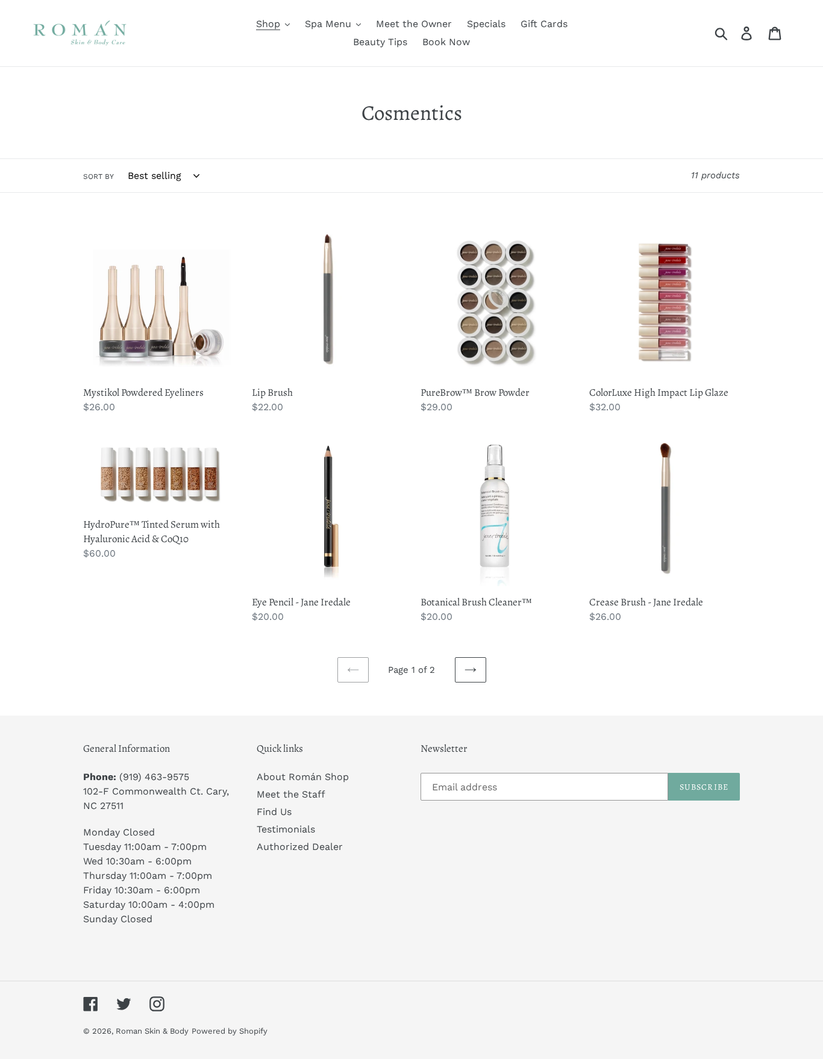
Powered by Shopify (230, 1031)
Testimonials (286, 829)
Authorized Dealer (300, 846)
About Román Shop (303, 777)
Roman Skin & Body (152, 1031)
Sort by (98, 176)
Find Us (274, 811)
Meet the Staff (291, 794)
